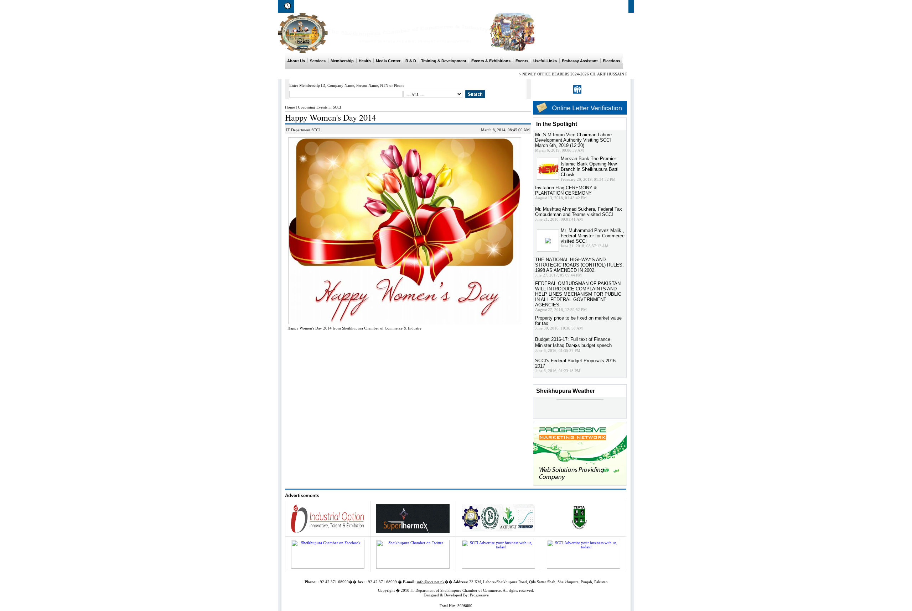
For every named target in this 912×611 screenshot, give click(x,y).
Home (515, 6)
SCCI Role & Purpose (551, 6)
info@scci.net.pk (431, 582)
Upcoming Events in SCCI (319, 107)
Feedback (590, 6)
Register (592, 89)
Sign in (611, 89)
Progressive (479, 595)
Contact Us (617, 6)
